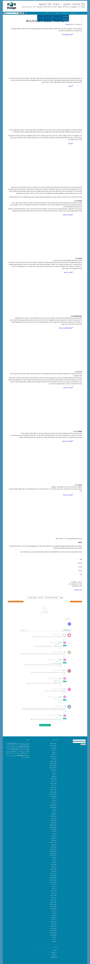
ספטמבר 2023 (53, 745)
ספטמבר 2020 (53, 805)
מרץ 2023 (54, 754)
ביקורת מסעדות (65, 13)
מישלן (23, 753)
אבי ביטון (19, 749)
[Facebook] (26, 13)
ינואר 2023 (53, 759)
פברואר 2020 (53, 816)
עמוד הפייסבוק (78, 590)
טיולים (57, 13)
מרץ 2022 (54, 781)
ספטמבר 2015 (53, 932)
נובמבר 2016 (53, 902)
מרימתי (40, 597)
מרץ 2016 (54, 919)
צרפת (19, 755)
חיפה (13, 751)
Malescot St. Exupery (14, 746)
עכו (29, 755)
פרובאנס (25, 755)
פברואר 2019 (53, 842)
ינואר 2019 (53, 844)
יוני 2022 (54, 774)
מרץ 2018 (54, 866)
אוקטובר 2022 (53, 765)
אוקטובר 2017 (53, 877)
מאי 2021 (54, 803)
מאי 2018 (54, 862)
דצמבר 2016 (53, 899)
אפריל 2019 (53, 838)
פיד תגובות (54, 955)
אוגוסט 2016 (53, 908)
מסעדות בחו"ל (65, 19)
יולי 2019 (54, 831)
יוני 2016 (54, 913)
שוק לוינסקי (24, 757)
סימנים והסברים (73, 13)
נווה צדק (19, 753)
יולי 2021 (54, 798)
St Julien (27, 749)
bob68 (68, 24)
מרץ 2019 (54, 840)
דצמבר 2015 (53, 926)
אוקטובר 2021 (53, 792)
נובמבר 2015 (53, 928)
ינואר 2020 (53, 818)
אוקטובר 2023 (53, 743)
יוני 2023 (54, 752)
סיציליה (11, 753)
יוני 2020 (54, 811)
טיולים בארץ (57, 16)
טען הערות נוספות (45, 725)
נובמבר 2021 (53, 789)
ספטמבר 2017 (53, 880)
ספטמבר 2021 (53, 794)
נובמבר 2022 (53, 763)
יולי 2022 (54, 772)
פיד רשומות (53, 952)
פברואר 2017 (53, 895)
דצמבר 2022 (53, 761)
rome (20, 748)
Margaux (21, 746)
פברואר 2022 (53, 783)
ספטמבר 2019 (53, 827)
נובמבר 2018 (53, 849)
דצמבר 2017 (53, 873)
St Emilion (26, 748)
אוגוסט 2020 (53, 807)
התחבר (54, 950)
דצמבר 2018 (53, 847)
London (24, 744)
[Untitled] (45, 54)
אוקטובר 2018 (53, 851)
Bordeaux (11, 743)
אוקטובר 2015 (53, 930)
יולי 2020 (54, 809)
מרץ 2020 (54, 814)
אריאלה (55, 680)
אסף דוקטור (9, 749)
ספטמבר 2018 (53, 853)
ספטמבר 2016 (53, 906)
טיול (10, 751)
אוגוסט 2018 (53, 855)
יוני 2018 (54, 860)
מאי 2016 (54, 915)
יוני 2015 (54, 939)
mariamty (55, 597)
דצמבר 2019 (53, 820)
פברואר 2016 (53, 921)
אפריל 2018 (53, 864)
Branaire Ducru (18, 743)
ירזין (29, 753)
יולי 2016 (54, 910)
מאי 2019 (54, 836)
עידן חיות (55, 698)
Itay (56, 661)
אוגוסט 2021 (53, 796)
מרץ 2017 (54, 893)
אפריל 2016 (53, 917)
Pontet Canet (11, 748)
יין (52, 13)
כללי (47, 13)
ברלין (24, 751)
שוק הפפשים (32, 597)
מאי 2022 (54, 776)
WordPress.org (54, 957)
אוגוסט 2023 (53, 748)
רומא (15, 755)
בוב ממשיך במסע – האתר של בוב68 (62, 4)
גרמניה (21, 751)
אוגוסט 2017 (53, 882)
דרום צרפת (17, 751)
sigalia (55, 644)
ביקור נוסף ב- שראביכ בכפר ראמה (16, 601)
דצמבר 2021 (53, 787)
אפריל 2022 (53, 778)
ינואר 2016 (53, 924)
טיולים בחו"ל (56, 19)
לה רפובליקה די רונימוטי (76, 601)
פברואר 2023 (53, 756)
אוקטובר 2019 (53, 825)
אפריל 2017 (53, 891)
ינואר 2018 (53, 871)
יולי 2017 (54, 884)
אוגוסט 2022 (53, 770)
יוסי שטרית (7, 751)
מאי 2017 (54, 888)
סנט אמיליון (7, 753)
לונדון (26, 753)
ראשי (85, 13)
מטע (56, 717)
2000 (29, 743)
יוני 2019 (54, 833)
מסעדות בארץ (65, 16)
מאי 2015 (54, 941)
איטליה (14, 749)
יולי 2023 (54, 750)
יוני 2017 (54, 886)
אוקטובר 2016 (53, 904)
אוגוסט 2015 (53, 935)
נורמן (17, 753)
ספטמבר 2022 (53, 767)
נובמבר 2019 (53, 822)
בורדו (28, 751)
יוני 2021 (54, 800)
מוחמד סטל (47, 597)
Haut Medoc (12, 744)
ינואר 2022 (53, 785)
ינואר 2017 (53, 897)
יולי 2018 (54, 858)
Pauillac (27, 746)
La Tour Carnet (19, 744)
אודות (80, 13)
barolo (6, 743)
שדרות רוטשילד (11, 755)
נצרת (15, 753)
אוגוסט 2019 (53, 829)
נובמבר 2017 (53, 875)
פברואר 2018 (53, 869)
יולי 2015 (54, 937)
